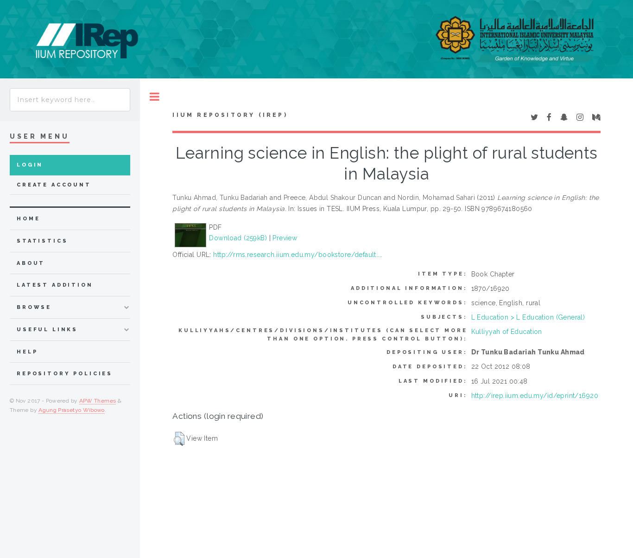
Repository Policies (65, 374)
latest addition (55, 285)
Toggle (154, 96)
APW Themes (97, 401)
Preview (284, 238)
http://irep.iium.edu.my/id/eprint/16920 (534, 395)
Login (30, 165)
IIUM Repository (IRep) (229, 115)
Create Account (54, 185)
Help (27, 352)
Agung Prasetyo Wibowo (71, 410)
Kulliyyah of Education (506, 331)
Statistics (42, 241)
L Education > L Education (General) (528, 317)
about (31, 263)
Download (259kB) (238, 238)
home (28, 219)
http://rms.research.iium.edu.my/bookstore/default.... (297, 254)
